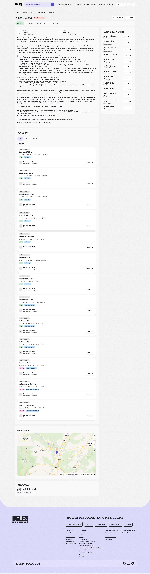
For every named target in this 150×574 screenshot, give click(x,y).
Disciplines (81, 556)
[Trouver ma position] (94, 435)
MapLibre (62, 474)
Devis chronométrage (110, 537)
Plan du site (81, 554)
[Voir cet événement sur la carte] (60, 33)
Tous (20, 138)
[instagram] (129, 563)
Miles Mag (81, 537)
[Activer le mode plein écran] (94, 438)
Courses (30, 23)
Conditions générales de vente (86, 545)
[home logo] (20, 519)
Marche (35, 138)
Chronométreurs (126, 532)
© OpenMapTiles (76, 474)
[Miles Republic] (18, 4)
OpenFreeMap (68, 474)
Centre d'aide (108, 539)
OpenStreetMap (89, 474)
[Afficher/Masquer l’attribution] (94, 474)
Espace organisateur (110, 532)
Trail (31, 12)
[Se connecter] (129, 4)
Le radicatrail (51, 12)
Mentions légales (70, 541)
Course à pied (82, 550)
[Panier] (133, 4)
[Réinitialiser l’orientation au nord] (94, 447)
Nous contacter (69, 532)
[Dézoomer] (94, 444)
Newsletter (81, 534)
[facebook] (125, 563)
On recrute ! (69, 539)
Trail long (40, 12)
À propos (20, 23)
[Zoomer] (94, 442)
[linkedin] (133, 563)
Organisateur (54, 23)
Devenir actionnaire (70, 537)
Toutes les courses (21, 12)
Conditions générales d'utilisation (87, 541)
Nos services (108, 534)
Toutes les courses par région (86, 552)
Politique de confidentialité (85, 543)
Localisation (41, 23)
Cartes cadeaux (83, 539)
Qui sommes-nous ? (71, 534)
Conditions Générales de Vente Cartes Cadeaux (91, 547)
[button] (57, 455)
